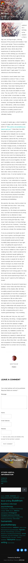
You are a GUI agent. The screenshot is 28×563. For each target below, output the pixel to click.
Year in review (11, 542)
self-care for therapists (13, 535)
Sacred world (4, 535)
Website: (3, 428)
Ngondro (22, 530)
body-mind (22, 497)
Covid (7, 510)
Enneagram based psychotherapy (10, 515)
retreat (24, 533)
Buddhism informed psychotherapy (9, 505)
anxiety (7, 496)
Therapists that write (5, 537)
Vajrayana (11, 539)
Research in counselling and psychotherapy (11, 533)
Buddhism (17, 500)
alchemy (3, 496)
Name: (3, 412)
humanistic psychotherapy (8, 523)
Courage (3, 510)
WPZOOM (21, 560)
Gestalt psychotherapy (6, 518)
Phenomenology (10, 531)
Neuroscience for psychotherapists (9, 529)
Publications (4, 481)
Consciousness (4, 508)
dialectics (16, 510)
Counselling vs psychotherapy (16, 508)
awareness (13, 496)
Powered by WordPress (14, 557)
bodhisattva (16, 498)
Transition (19, 537)
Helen (5, 16)
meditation (16, 527)
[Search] (24, 490)
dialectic (11, 510)
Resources (4, 480)
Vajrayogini (18, 539)
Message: (4, 394)
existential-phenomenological (8, 516)
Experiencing (19, 516)
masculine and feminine (6, 527)
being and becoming (6, 498)
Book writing (6, 501)
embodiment (4, 513)
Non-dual (3, 531)
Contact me (4, 478)
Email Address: (5, 420)
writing (4, 542)
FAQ (2, 483)
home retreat (16, 518)
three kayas (13, 537)
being (18, 496)
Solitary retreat (22, 535)
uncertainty (3, 539)
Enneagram (13, 513)
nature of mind (23, 527)
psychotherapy (18, 531)
